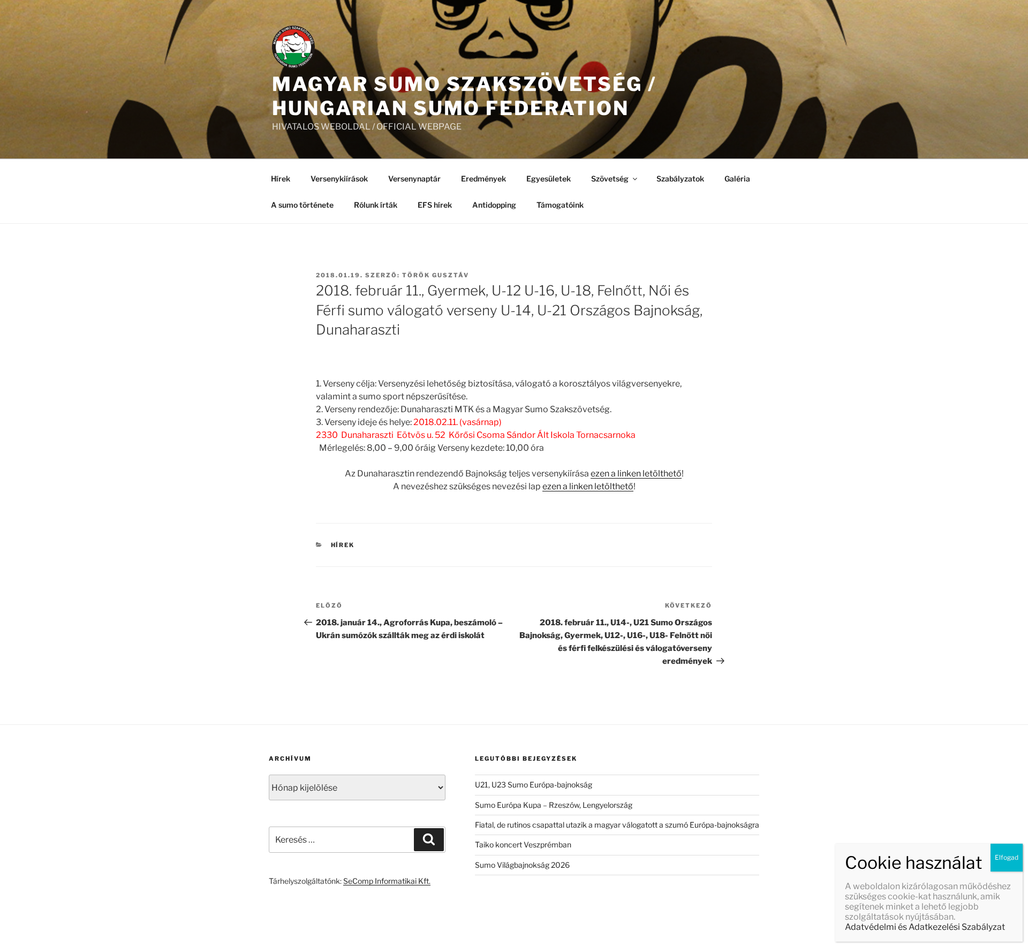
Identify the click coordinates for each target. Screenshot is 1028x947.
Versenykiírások (339, 178)
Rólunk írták (375, 204)
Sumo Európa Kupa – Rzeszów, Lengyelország (553, 804)
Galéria (737, 178)
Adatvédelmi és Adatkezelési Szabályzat (925, 927)
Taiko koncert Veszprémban (523, 844)
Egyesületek (548, 178)
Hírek (280, 178)
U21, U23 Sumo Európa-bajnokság (533, 784)
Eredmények (483, 178)
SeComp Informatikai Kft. (386, 880)
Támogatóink (560, 204)
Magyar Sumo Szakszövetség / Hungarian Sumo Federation (464, 96)
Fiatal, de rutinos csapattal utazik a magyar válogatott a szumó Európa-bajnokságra (617, 824)
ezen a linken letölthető (636, 473)
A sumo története (302, 204)
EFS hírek (435, 204)
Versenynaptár (414, 178)
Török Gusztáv (435, 275)
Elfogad (1006, 857)
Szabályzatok (680, 178)
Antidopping (494, 204)
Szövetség (610, 178)
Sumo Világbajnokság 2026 (522, 864)
